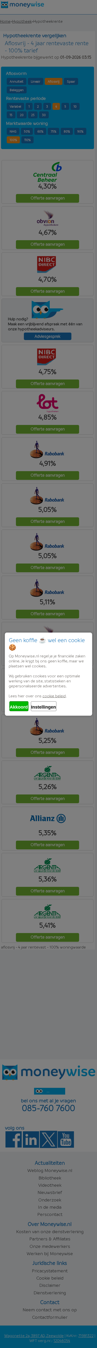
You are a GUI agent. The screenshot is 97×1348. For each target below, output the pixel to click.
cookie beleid (54, 695)
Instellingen (43, 707)
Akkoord (19, 707)
